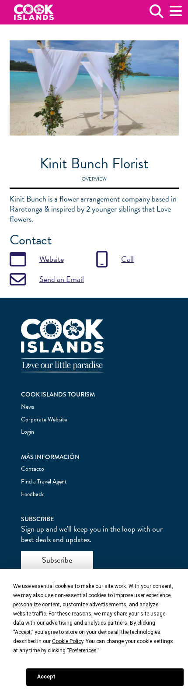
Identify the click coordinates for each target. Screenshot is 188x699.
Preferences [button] (83, 650)
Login (27, 431)
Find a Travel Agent (44, 481)
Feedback (32, 494)
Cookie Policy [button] (67, 641)
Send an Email (61, 279)
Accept (46, 677)
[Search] (157, 15)
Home (34, 12)
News (27, 406)
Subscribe (57, 560)
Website (51, 259)
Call (127, 259)
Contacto (32, 468)
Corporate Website (44, 419)
